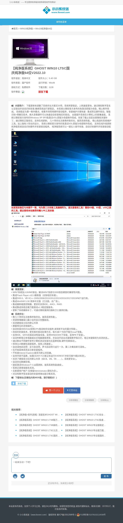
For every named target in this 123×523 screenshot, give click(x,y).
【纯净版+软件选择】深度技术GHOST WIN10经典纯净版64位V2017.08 (52, 414)
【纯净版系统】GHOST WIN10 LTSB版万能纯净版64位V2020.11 (48, 420)
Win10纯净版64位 (43, 28)
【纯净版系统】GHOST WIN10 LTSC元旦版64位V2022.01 (45, 430)
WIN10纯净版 (26, 28)
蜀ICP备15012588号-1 (66, 515)
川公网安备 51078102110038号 (93, 515)
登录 (16, 455)
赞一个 (54, 390)
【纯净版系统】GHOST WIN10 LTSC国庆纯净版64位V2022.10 (48, 435)
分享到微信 (73, 400)
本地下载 (22, 383)
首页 (16, 28)
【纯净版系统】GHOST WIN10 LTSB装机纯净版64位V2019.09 (47, 425)
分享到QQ (104, 400)
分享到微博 (89, 400)
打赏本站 (72, 390)
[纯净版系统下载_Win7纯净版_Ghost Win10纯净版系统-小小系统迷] (56, 11)
